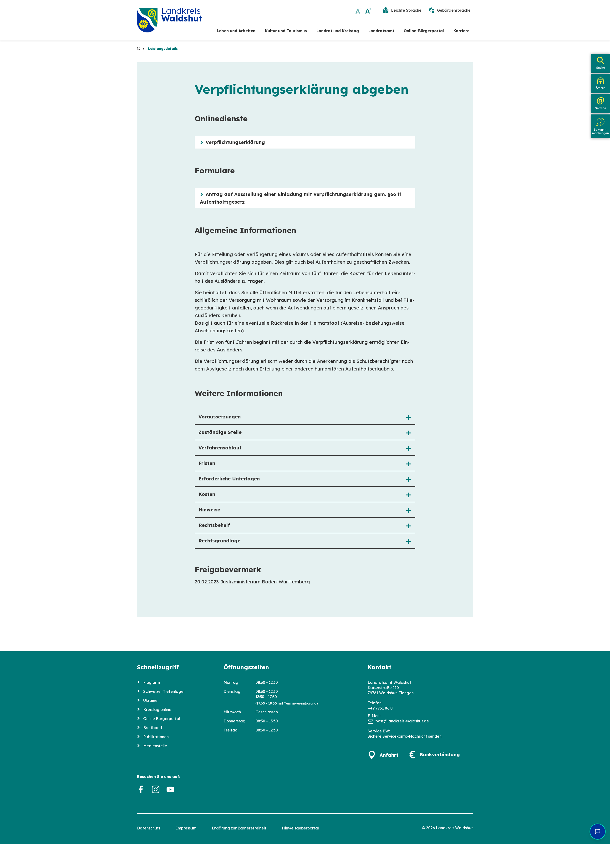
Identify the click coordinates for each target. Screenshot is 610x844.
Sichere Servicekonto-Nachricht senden (405, 736)
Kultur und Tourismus (286, 30)
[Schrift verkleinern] (358, 10)
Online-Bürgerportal (424, 30)
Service (600, 108)
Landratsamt (381, 30)
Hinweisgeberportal (300, 828)
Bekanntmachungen (600, 131)
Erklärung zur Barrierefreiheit (239, 828)
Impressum (186, 828)
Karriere (461, 30)
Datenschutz (149, 828)
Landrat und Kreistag (337, 30)
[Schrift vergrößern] (368, 10)
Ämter (600, 88)
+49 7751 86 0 (380, 708)
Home (138, 48)
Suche (600, 67)
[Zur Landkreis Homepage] (147, 20)
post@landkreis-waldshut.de (402, 721)
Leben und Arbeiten (236, 30)
